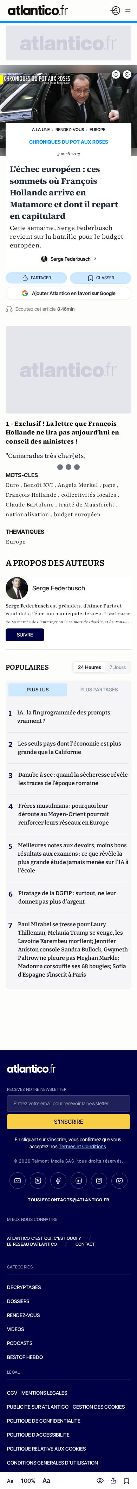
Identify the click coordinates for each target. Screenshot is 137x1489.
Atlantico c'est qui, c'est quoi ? (44, 1238)
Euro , (15, 485)
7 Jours (118, 667)
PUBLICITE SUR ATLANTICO (37, 1407)
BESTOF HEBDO (25, 1357)
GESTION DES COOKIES (99, 1407)
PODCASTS (19, 1343)
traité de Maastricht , (88, 505)
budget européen (77, 514)
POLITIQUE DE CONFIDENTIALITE (43, 1421)
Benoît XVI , (41, 485)
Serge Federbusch (71, 259)
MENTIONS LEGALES (44, 1393)
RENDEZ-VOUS (23, 1315)
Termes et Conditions (82, 1146)
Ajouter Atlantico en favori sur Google (74, 293)
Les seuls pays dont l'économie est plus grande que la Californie (69, 747)
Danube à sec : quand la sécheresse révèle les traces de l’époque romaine (73, 778)
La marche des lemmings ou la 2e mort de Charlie (57, 622)
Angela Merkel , (80, 485)
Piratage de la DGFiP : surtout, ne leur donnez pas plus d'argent (67, 897)
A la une (41, 129)
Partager (41, 277)
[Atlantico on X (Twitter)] (38, 1180)
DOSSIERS (18, 1301)
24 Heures (89, 667)
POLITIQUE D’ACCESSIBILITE (38, 1435)
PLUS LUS (38, 689)
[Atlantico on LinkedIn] (79, 1180)
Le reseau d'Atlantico (32, 1244)
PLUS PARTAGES (99, 689)
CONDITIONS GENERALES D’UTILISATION (52, 1463)
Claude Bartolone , (32, 505)
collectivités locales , (90, 495)
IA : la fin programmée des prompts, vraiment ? (64, 716)
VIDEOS (15, 1329)
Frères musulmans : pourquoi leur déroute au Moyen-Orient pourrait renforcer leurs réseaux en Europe (63, 814)
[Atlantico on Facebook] (58, 1180)
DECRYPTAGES (24, 1287)
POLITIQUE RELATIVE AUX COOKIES (46, 1449)
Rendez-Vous (70, 129)
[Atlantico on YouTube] (119, 1181)
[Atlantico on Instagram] (99, 1181)
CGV (12, 1393)
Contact (85, 1244)
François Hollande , (33, 495)
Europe (97, 129)
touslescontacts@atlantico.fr (68, 1199)
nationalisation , (30, 514)
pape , (111, 485)
